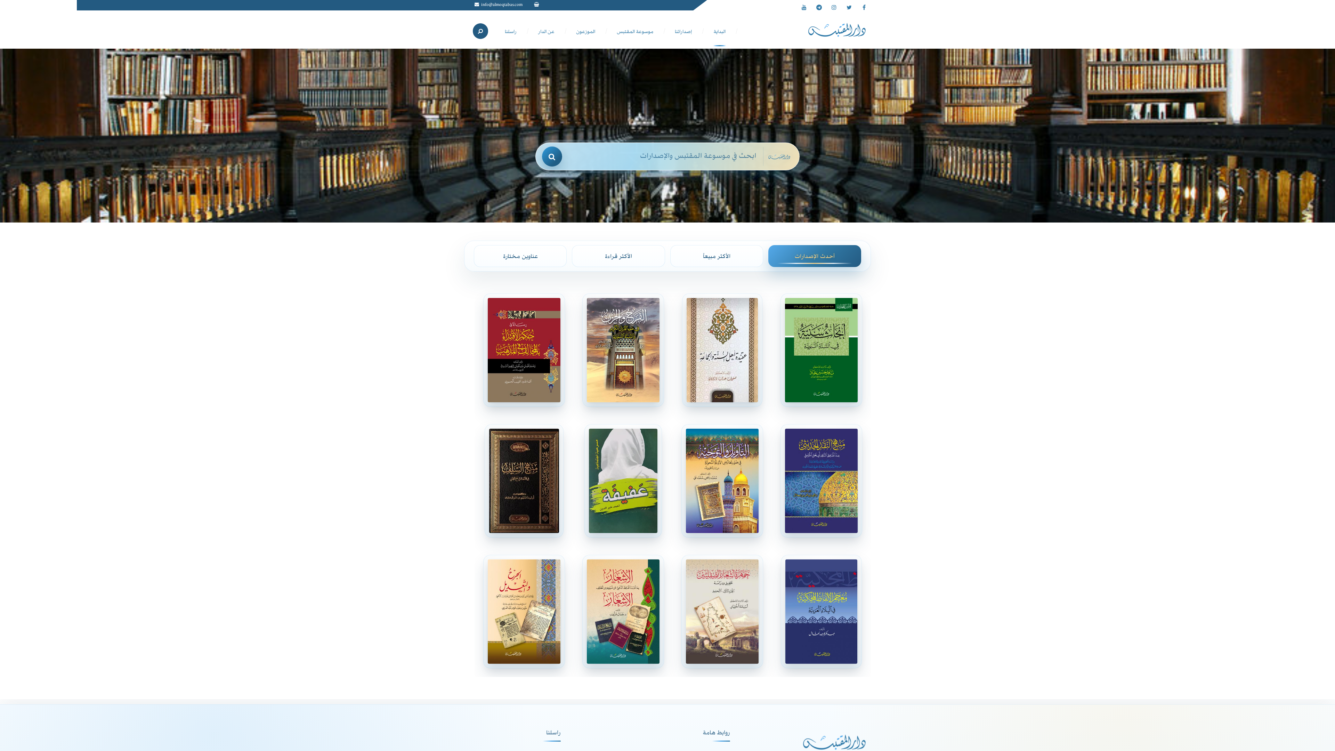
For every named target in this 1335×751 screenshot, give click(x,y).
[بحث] (552, 156)
